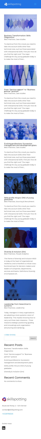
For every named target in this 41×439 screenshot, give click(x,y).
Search (33, 338)
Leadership (20, 308)
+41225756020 (7, 414)
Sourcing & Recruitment (25, 202)
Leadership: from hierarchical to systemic (17, 305)
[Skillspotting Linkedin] (3, 429)
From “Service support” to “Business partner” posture (19, 90)
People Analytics (22, 254)
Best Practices (9, 39)
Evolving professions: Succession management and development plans (20, 144)
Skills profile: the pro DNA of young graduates (19, 198)
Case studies (21, 39)
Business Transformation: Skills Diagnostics (17, 36)
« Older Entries (9, 335)
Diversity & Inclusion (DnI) (15, 252)
